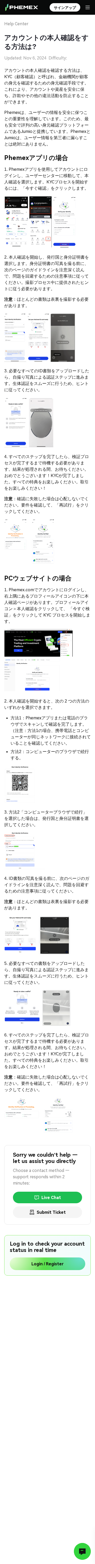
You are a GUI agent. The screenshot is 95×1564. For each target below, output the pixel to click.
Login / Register (47, 1264)
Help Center (16, 24)
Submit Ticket (51, 1212)
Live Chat (51, 1197)
